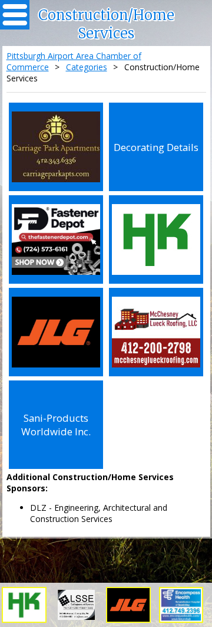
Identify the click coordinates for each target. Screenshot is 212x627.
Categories (86, 67)
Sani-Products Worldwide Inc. (56, 424)
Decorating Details (156, 147)
